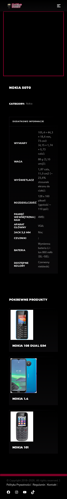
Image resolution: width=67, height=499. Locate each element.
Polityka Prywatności (19, 484)
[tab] (33, 121)
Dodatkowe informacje (28, 121)
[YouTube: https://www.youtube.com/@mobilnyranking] (25, 492)
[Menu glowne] (58, 5)
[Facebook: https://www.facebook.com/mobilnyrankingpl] (8, 492)
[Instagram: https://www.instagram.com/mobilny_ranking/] (17, 492)
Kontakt (51, 484)
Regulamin (39, 484)
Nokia (29, 104)
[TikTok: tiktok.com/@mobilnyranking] (33, 492)
